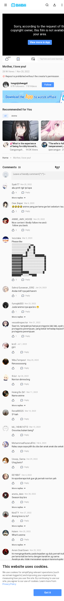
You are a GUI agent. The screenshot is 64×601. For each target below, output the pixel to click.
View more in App (40, 42)
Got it (47, 592)
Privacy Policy (9, 584)
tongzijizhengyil (19, 83)
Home (5, 158)
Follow (47, 84)
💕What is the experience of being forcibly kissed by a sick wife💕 (23, 145)
